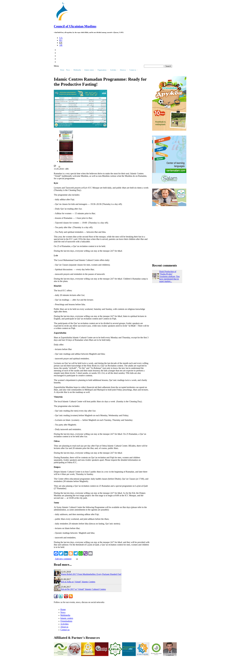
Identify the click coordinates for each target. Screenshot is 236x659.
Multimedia (65, 615)
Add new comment (63, 559)
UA (61, 38)
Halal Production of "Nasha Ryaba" (167, 272)
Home (62, 70)
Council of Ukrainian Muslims (75, 26)
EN (60, 43)
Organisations (66, 621)
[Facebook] (56, 553)
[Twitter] (61, 553)
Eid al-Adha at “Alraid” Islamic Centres (78, 582)
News (62, 612)
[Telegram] (75, 553)
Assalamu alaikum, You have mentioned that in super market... (169, 278)
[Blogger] (71, 553)
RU (60, 40)
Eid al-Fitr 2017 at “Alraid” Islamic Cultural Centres (83, 589)
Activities (64, 624)
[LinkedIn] (66, 553)
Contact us (65, 630)
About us (64, 627)
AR (60, 45)
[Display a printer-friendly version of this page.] (59, 166)
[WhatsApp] (80, 553)
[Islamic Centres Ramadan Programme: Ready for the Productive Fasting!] (66, 140)
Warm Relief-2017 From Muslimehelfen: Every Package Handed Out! (91, 574)
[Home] (63, 20)
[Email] (90, 553)
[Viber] (85, 553)
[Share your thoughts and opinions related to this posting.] (55, 166)
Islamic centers (66, 618)
